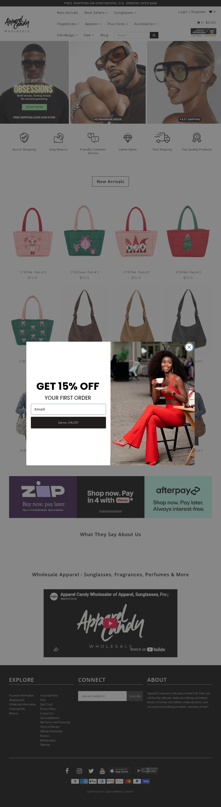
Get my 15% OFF (68, 422)
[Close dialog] (189, 347)
